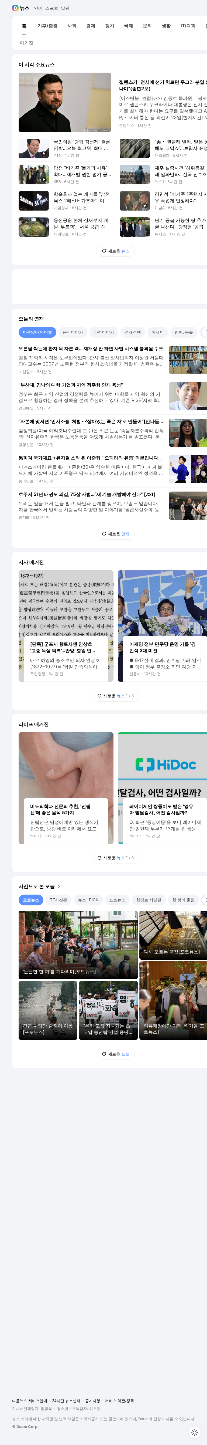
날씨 (65, 8)
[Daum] (16, 8)
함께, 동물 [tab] (184, 332)
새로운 (118, 250)
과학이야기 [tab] (104, 332)
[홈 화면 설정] (195, 1433)
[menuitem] (24, 25)
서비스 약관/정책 (119, 1400)
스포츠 (51, 8)
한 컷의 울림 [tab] (183, 899)
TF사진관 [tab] (58, 899)
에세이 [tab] (158, 332)
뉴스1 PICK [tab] (88, 899)
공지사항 (92, 1400)
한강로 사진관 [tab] (148, 899)
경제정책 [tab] (133, 332)
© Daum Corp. (25, 1426)
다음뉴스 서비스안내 (29, 1400)
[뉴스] (24, 8)
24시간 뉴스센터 (66, 1400)
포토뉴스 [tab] (31, 899)
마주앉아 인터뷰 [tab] (37, 332)
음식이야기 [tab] (73, 332)
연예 (38, 8)
